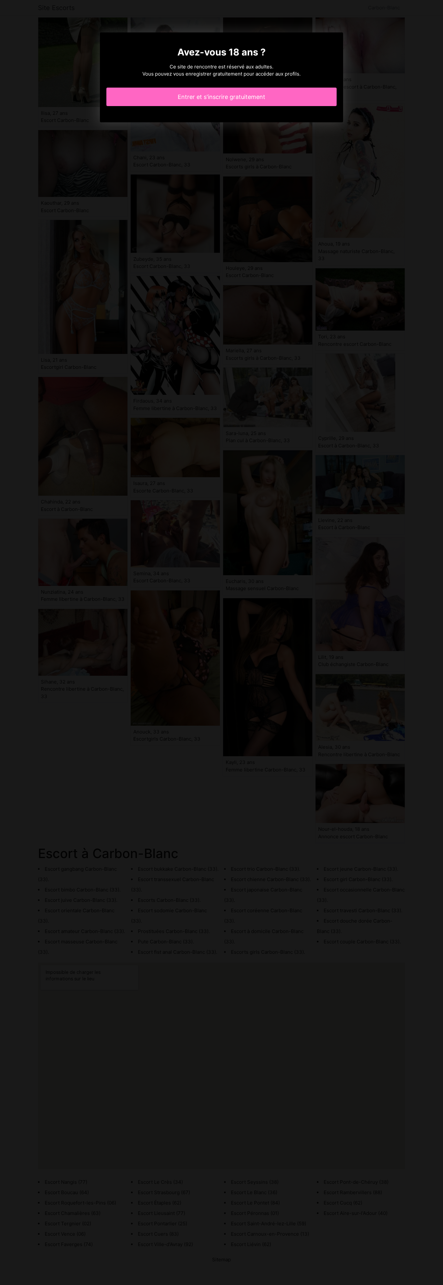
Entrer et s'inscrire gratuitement (221, 96)
